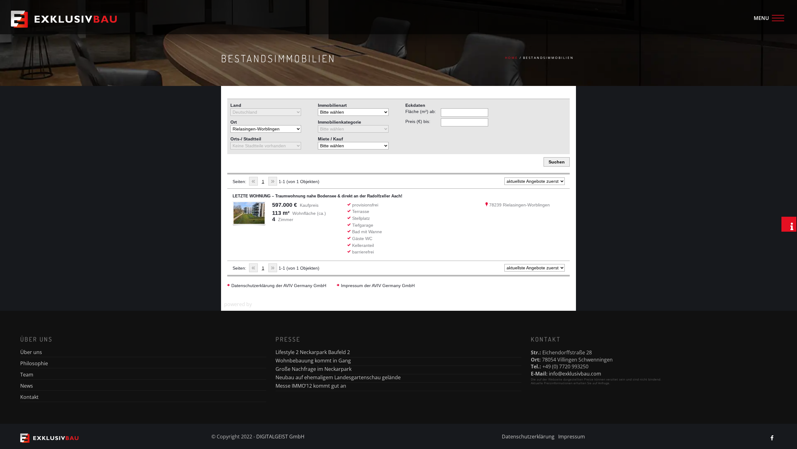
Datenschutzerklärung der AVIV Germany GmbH (278, 285)
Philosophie (34, 363)
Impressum (571, 436)
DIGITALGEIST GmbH (280, 436)
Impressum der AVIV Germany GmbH (378, 285)
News (26, 385)
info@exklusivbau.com (575, 373)
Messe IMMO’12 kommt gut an (311, 385)
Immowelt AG (269, 304)
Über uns (31, 352)
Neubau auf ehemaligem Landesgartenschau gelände (338, 377)
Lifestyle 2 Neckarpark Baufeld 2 (313, 352)
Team (26, 374)
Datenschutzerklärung (528, 436)
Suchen (557, 161)
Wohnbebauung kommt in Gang (313, 360)
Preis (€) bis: (417, 121)
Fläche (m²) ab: (420, 111)
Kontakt (29, 397)
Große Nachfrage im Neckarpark (313, 369)
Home (511, 57)
